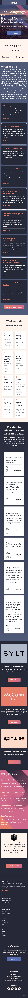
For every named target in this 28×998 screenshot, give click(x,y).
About (3, 931)
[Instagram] (12, 988)
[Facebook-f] (16, 988)
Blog (3, 933)
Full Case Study (14, 679)
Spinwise (5, 881)
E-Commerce (5, 922)
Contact (4, 935)
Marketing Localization (6, 909)
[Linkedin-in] (8, 988)
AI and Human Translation (7, 904)
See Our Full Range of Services (14, 307)
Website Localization (6, 898)
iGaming (4, 918)
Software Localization (6, 900)
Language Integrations (6, 902)
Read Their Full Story (14, 865)
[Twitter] (19, 988)
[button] (4, 2)
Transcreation (5, 911)
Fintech (3, 920)
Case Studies (5, 929)
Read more (4, 890)
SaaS (3, 924)
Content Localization (6, 913)
